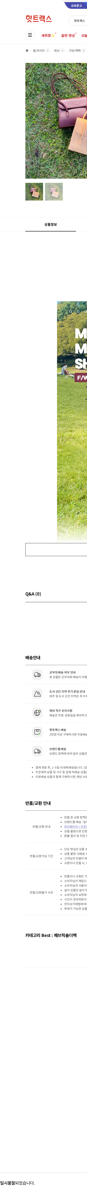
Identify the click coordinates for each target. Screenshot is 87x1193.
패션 (57, 50)
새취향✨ (48, 35)
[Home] (27, 50)
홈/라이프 (39, 50)
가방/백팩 (75, 50)
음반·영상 (68, 35)
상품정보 (50, 224)
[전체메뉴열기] (30, 35)
